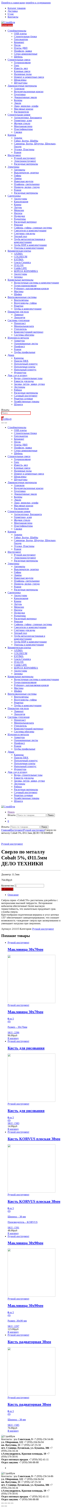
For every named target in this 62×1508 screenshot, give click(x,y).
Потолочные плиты (24, 366)
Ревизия (18, 224)
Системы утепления (18, 320)
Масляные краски (23, 109)
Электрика (13, 166)
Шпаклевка (20, 80)
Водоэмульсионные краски (28, 91)
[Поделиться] (5, 1503)
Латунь (18, 207)
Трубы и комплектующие (27, 308)
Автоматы (19, 169)
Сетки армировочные (25, 53)
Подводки (19, 216)
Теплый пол (20, 236)
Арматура (19, 340)
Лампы (18, 178)
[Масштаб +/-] (12, 1503)
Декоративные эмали (25, 97)
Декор (11, 355)
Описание (13, 894)
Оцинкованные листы (26, 343)
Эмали (17, 103)
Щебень (18, 56)
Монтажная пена (23, 126)
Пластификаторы (23, 129)
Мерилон (19, 210)
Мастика (18, 291)
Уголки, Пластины (24, 149)
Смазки (18, 132)
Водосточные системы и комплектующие (36, 282)
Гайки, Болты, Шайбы (26, 140)
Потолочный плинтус (26, 363)
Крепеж (12, 135)
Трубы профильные (24, 352)
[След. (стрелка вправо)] (5, 1506)
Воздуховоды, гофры (25, 303)
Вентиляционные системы (22, 297)
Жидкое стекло (22, 123)
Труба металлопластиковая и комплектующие (29, 241)
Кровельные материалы (20, 279)
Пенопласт (20, 323)
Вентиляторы (21, 300)
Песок (17, 45)
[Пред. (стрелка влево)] (2, 1506)
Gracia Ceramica (22, 262)
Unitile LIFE (20, 268)
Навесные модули (23, 181)
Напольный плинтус (25, 369)
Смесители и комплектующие (30, 230)
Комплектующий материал (28, 332)
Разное (17, 152)
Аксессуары (20, 198)
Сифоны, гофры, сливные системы (33, 227)
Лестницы (19, 387)
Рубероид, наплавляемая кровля (31, 288)
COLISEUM (20, 256)
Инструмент (14, 155)
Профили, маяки (23, 51)
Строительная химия (19, 114)
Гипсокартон (21, 39)
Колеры (18, 100)
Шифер (18, 294)
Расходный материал (25, 221)
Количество (7, 885)
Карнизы (19, 358)
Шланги (18, 404)
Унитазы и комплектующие (29, 248)
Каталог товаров (17, 8)
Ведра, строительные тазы (28, 378)
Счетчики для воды (24, 233)
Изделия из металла (18, 337)
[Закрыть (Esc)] (2, 1503)
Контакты (13, 16)
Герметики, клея (23, 120)
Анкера (18, 137)
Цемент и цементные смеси (29, 77)
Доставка (13, 11)
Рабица (18, 390)
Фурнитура (20, 372)
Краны (17, 204)
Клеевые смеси (22, 71)
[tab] (34, 894)
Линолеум (19, 317)
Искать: (5, 409)
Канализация (21, 201)
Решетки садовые (23, 398)
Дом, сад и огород (17, 375)
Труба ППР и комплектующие (30, 245)
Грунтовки (20, 94)
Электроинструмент (25, 161)
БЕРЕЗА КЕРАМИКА (26, 271)
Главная (5, 830)
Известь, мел (21, 68)
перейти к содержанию (38, 2)
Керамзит (19, 42)
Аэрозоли (19, 88)
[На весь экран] (9, 1503)
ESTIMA (19, 259)
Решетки (18, 305)
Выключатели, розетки (26, 172)
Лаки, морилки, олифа (26, 106)
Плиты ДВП (21, 48)
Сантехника (14, 195)
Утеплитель (20, 329)
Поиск (11, 812)
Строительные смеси (19, 59)
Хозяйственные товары (26, 401)
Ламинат (19, 314)
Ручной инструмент (25, 158)
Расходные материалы (26, 164)
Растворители (21, 111)
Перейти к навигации (13, 2)
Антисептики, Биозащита (28, 117)
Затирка (18, 277)
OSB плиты (20, 33)
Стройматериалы (17, 30)
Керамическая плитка (19, 250)
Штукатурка (20, 82)
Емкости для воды (24, 381)
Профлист (19, 346)
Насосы (18, 213)
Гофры (17, 175)
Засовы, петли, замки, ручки (29, 384)
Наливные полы (23, 74)
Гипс (16, 65)
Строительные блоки (25, 36)
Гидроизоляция (22, 62)
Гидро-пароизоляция (25, 285)
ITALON (19, 265)
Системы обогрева (24, 334)
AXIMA (18, 253)
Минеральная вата (24, 326)
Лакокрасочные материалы (22, 85)
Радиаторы (20, 219)
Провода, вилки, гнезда (27, 187)
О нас (11, 14)
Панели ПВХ (21, 361)
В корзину (7, 889)
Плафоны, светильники (27, 184)
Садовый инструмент (25, 395)
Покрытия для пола (18, 311)
